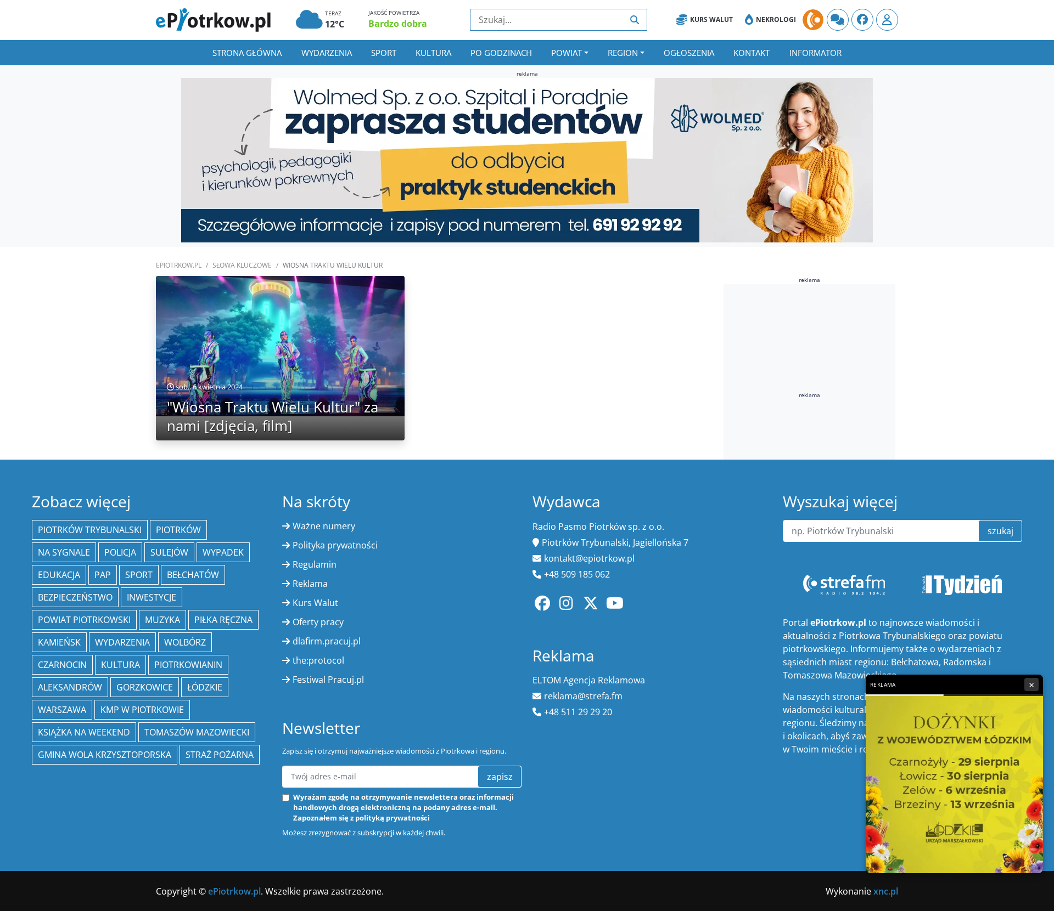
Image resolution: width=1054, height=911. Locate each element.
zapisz (500, 777)
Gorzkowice (144, 687)
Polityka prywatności (335, 545)
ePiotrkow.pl (178, 265)
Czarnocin (62, 665)
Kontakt (751, 52)
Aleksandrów (70, 687)
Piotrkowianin (188, 665)
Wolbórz (185, 642)
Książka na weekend (84, 732)
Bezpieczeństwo (75, 597)
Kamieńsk (59, 642)
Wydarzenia (326, 52)
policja (120, 552)
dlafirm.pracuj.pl (327, 641)
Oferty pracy (318, 622)
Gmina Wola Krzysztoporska (104, 755)
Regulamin (315, 564)
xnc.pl (885, 891)
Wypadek (223, 552)
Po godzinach (501, 52)
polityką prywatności (392, 818)
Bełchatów (193, 575)
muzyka (162, 620)
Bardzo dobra (397, 24)
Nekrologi (776, 19)
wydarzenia (122, 642)
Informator (815, 52)
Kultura (433, 52)
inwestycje (151, 597)
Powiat (566, 52)
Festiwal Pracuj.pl (328, 680)
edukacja (59, 575)
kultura (120, 665)
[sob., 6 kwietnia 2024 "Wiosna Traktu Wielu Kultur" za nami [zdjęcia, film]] (280, 345)
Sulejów (169, 552)
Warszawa (62, 710)
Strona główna (247, 52)
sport (139, 575)
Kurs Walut (711, 19)
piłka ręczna (223, 620)
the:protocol (318, 660)
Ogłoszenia (689, 52)
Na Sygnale (64, 552)
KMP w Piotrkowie (142, 710)
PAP (102, 575)
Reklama (310, 584)
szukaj (1000, 531)
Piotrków (178, 530)
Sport (383, 52)
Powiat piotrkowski (84, 620)
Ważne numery (324, 526)
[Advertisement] (809, 361)
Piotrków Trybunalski (90, 530)
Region (623, 52)
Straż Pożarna (220, 755)
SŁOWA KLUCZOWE (242, 265)
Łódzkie (204, 687)
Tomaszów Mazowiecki (196, 732)
